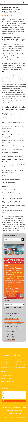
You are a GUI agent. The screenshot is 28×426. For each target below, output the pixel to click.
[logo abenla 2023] (5, 2)
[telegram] (20, 413)
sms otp (7, 326)
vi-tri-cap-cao (15, 326)
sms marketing (19, 323)
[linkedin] (17, 413)
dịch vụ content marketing (11, 318)
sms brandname (9, 323)
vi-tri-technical (9, 336)
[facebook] (8, 413)
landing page (8, 321)
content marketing (9, 315)
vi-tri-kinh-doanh (9, 331)
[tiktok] (14, 413)
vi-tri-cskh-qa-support (11, 328)
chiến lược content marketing (12, 313)
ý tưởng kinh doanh (10, 339)
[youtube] (11, 413)
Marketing (17, 321)
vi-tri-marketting (9, 334)
